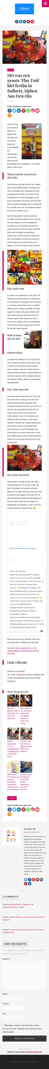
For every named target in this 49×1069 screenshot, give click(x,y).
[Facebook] (16, 21)
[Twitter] (14, 111)
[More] (9, 115)
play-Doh (12, 798)
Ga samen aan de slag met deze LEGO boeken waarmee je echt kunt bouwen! (25, 781)
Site (4, 1014)
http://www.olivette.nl (32, 832)
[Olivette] (24, 9)
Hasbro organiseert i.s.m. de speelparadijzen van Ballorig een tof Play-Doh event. (23, 650)
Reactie (6, 959)
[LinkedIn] (24, 21)
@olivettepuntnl (34, 1052)
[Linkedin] (19, 111)
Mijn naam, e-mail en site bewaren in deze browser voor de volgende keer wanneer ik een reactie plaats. (22, 1028)
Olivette (10, 70)
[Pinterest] (28, 21)
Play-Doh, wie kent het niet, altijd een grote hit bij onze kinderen (26, 746)
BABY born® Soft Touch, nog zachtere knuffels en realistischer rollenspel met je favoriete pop (13, 781)
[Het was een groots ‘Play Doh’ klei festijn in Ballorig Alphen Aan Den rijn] (24, 47)
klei (22, 207)
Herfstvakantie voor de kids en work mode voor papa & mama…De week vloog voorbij (26, 715)
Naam (5, 994)
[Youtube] (32, 21)
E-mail (5, 1004)
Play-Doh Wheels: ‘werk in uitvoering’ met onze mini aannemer (13, 713)
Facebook (20, 675)
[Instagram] (20, 21)
